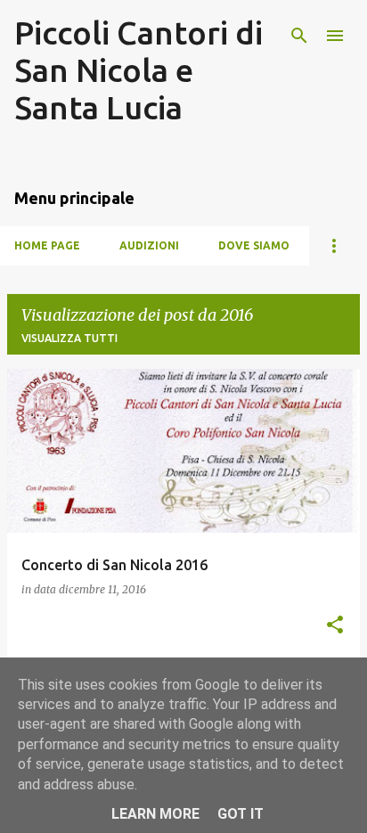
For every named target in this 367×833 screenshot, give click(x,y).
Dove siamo (254, 245)
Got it (240, 813)
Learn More (155, 813)
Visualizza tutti (69, 338)
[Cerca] (299, 35)
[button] (335, 626)
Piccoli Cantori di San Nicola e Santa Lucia (138, 70)
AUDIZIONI (149, 245)
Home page (47, 245)
